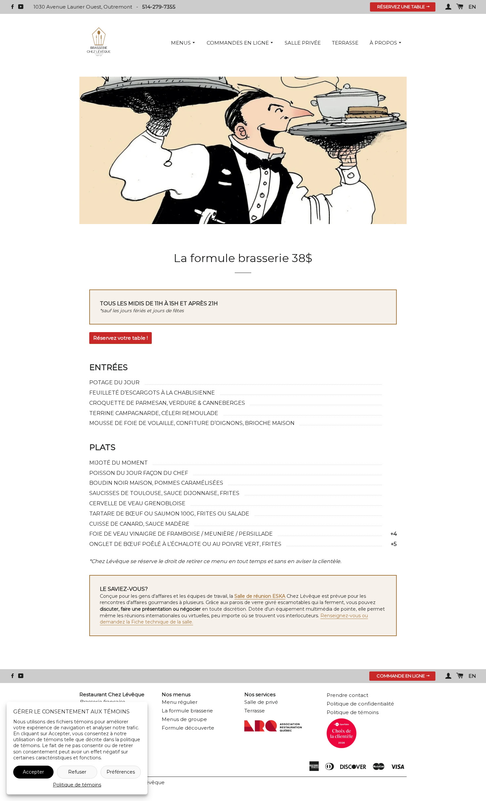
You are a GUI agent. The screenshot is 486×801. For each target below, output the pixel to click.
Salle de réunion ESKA (259, 596)
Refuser (77, 772)
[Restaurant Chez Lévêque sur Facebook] (12, 7)
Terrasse (345, 43)
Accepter (33, 772)
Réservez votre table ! (120, 338)
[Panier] (460, 7)
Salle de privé (261, 702)
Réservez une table (401, 6)
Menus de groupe (184, 719)
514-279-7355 (159, 7)
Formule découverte (188, 728)
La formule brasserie (187, 710)
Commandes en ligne (238, 43)
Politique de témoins (77, 785)
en (472, 7)
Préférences (120, 772)
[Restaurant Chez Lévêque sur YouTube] (20, 7)
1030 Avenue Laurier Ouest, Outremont (83, 7)
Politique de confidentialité (360, 704)
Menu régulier (179, 702)
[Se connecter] (448, 7)
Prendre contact (347, 695)
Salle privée (303, 43)
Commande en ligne (401, 675)
